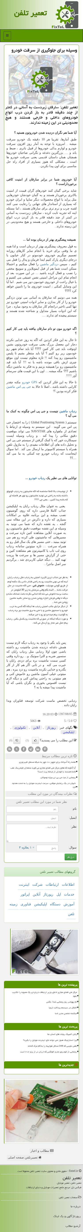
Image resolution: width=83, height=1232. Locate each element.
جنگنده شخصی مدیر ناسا (66, 1013)
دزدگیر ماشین (49, 264)
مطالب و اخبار (40, 1150)
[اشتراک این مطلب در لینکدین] (38, 748)
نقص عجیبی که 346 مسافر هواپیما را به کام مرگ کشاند (52, 1046)
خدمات (69, 894)
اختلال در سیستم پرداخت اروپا (63, 1007)
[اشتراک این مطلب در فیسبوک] (24, 748)
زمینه (13, 904)
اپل (58, 894)
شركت (37, 884)
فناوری (26, 904)
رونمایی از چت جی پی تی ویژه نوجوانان (58, 777)
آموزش (69, 904)
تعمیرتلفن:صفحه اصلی (23, 1157)
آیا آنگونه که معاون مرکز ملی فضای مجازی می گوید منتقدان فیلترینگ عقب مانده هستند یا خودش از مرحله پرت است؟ (43, 770)
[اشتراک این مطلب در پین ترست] (45, 748)
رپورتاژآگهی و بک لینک (67, 1216)
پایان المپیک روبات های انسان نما (62, 1034)
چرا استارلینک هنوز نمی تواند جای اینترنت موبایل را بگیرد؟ (50, 1040)
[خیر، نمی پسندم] (16, 740)
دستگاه (55, 904)
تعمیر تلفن (30, 13)
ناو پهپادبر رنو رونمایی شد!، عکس (61, 1002)
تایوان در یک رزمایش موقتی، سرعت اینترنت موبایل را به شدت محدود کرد (44, 785)
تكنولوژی (20, 727)
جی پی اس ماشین (18, 386)
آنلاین (36, 727)
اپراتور (25, 894)
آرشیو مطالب (73, 1226)
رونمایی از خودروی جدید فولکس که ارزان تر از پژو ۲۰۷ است (48, 1052)
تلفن (71, 914)
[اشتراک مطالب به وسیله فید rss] (9, 748)
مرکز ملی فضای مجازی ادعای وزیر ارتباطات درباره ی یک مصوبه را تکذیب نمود (44, 994)
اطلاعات (68, 884)
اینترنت (24, 884)
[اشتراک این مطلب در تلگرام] (31, 748)
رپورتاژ (51, 727)
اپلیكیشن (68, 732)
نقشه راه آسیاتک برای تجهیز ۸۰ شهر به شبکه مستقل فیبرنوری (47, 762)
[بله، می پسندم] (35, 740)
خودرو (29, 382)
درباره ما (76, 1206)
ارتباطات (52, 884)
